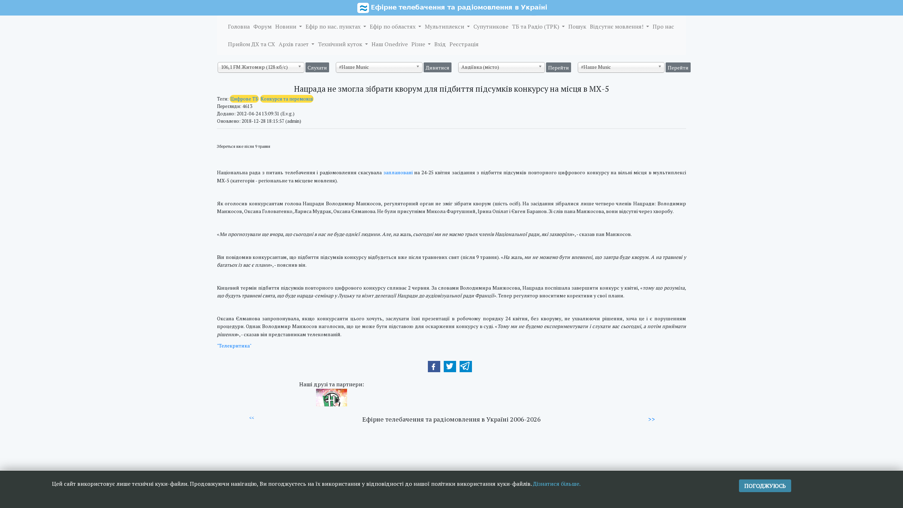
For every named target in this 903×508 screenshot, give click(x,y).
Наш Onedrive (389, 44)
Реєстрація (464, 44)
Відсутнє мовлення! (617, 26)
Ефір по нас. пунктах (333, 26)
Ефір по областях (393, 26)
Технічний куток (341, 44)
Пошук (577, 26)
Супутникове (490, 26)
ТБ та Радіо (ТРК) (536, 26)
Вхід (440, 44)
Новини (286, 26)
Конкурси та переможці (287, 99)
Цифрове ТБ (244, 99)
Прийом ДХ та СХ (251, 44)
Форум (262, 26)
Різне (418, 44)
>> (651, 419)
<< (251, 418)
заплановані (398, 172)
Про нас (663, 26)
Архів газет (294, 44)
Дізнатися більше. (557, 484)
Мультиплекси (445, 26)
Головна (239, 26)
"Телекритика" (234, 345)
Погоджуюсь (765, 486)
